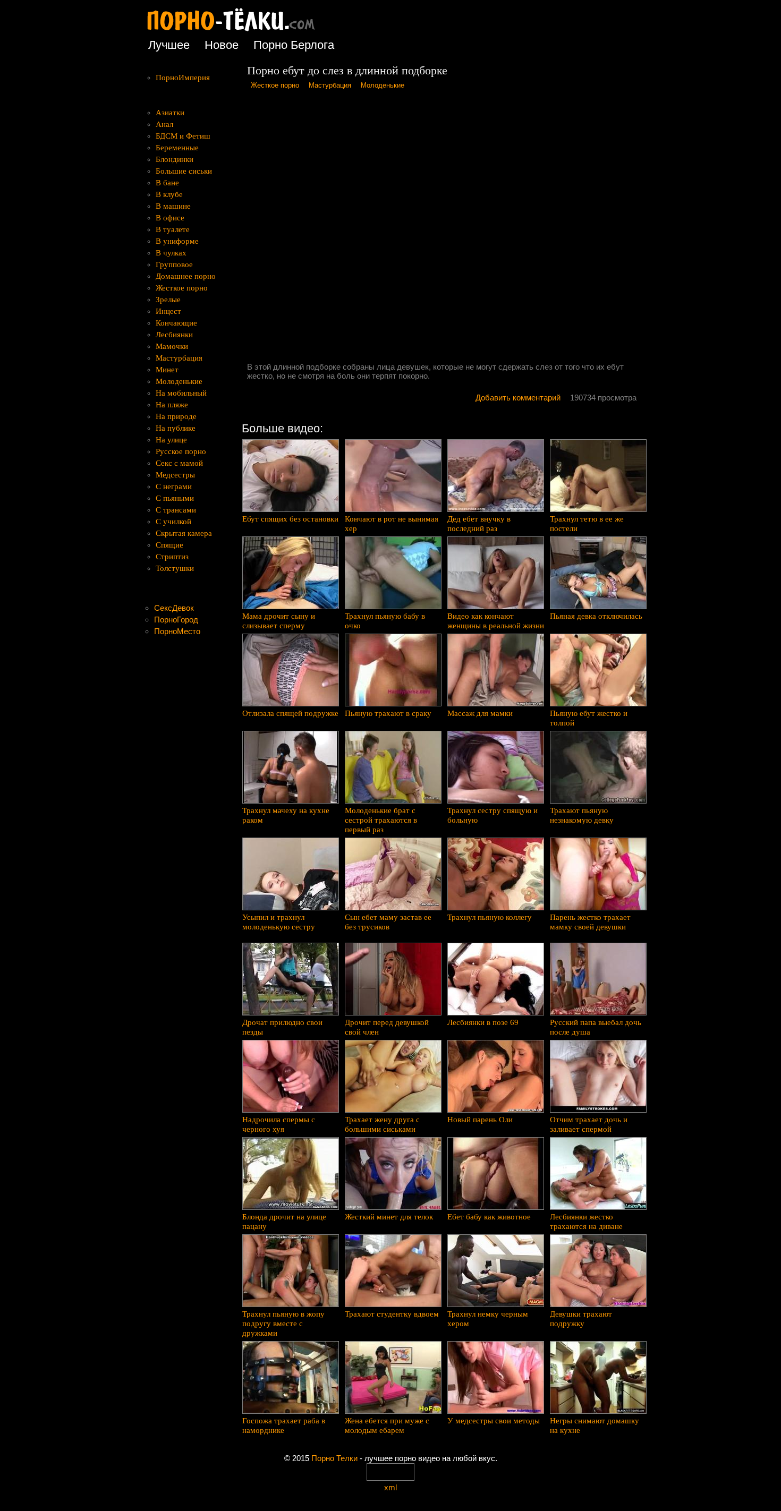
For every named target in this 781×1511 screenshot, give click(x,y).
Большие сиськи (184, 171)
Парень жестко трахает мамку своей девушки (590, 922)
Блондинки (174, 159)
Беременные (177, 147)
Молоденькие (382, 85)
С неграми (174, 486)
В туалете (173, 229)
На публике (176, 428)
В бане (167, 182)
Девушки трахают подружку (581, 1319)
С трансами (176, 510)
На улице (171, 440)
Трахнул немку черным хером (487, 1319)
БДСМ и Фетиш (183, 136)
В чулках (171, 253)
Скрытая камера (184, 533)
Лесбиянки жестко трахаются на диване (586, 1222)
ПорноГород (176, 619)
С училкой (173, 521)
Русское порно (181, 451)
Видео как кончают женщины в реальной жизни (495, 621)
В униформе (177, 241)
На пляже (172, 404)
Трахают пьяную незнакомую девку (582, 815)
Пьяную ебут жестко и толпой (588, 718)
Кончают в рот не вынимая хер (391, 524)
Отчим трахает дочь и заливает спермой (588, 1124)
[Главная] (239, 31)
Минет (167, 369)
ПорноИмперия (183, 77)
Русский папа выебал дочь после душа (595, 1027)
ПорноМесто (177, 631)
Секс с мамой (179, 463)
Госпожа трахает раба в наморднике (283, 1425)
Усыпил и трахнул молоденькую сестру (278, 922)
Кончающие (176, 323)
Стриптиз (172, 556)
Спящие (169, 545)
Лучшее (169, 45)
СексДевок (174, 607)
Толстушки (175, 568)
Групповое (174, 264)
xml (390, 1487)
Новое (222, 45)
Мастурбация (330, 85)
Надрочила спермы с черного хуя (278, 1124)
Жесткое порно (275, 85)
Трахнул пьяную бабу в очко (385, 621)
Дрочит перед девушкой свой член (387, 1027)
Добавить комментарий (518, 397)
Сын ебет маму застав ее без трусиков (388, 922)
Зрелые (168, 299)
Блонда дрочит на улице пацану (284, 1222)
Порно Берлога (293, 45)
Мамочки (172, 346)
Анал (164, 124)
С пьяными (175, 498)
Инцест (168, 311)
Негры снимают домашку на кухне (594, 1425)
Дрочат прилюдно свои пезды (282, 1027)
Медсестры (175, 475)
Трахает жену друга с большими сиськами (382, 1124)
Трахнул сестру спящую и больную (492, 815)
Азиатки (170, 112)
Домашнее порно (186, 276)
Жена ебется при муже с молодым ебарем (387, 1425)
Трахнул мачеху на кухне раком (285, 815)
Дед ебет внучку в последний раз (479, 524)
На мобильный (181, 393)
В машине (173, 206)
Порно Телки (334, 1458)
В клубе (169, 194)
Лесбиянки (174, 334)
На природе (176, 416)
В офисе (170, 218)
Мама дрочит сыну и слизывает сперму (278, 621)
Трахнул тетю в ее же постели (587, 524)
